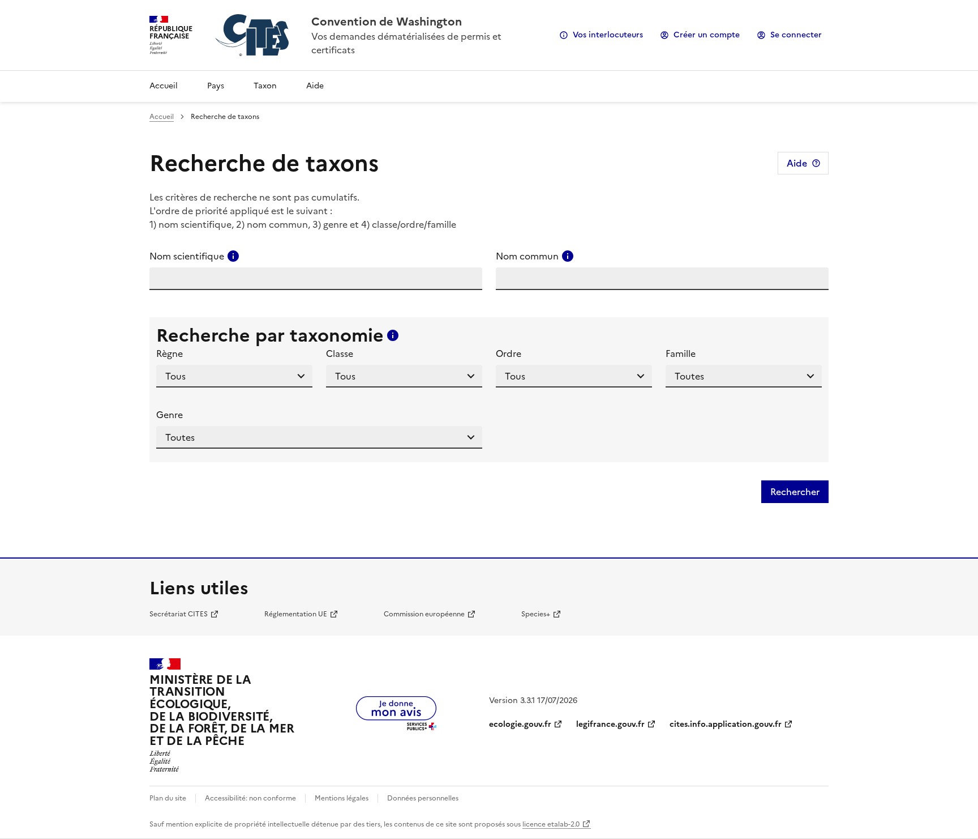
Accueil (163, 86)
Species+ (535, 614)
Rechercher (795, 492)
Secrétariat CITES (178, 614)
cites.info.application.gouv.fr (726, 724)
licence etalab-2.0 (551, 824)
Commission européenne (424, 614)
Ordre (508, 353)
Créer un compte (707, 35)
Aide (315, 86)
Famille (681, 353)
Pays (215, 86)
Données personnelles (422, 798)
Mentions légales (341, 798)
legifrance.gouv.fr (610, 724)
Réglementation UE (295, 614)
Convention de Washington (386, 21)
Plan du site (167, 798)
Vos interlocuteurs (608, 35)
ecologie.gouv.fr (520, 724)
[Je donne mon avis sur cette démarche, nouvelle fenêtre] (396, 727)
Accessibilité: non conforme (250, 798)
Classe (339, 353)
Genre (169, 414)
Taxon (265, 86)
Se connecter (796, 35)
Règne (169, 353)
